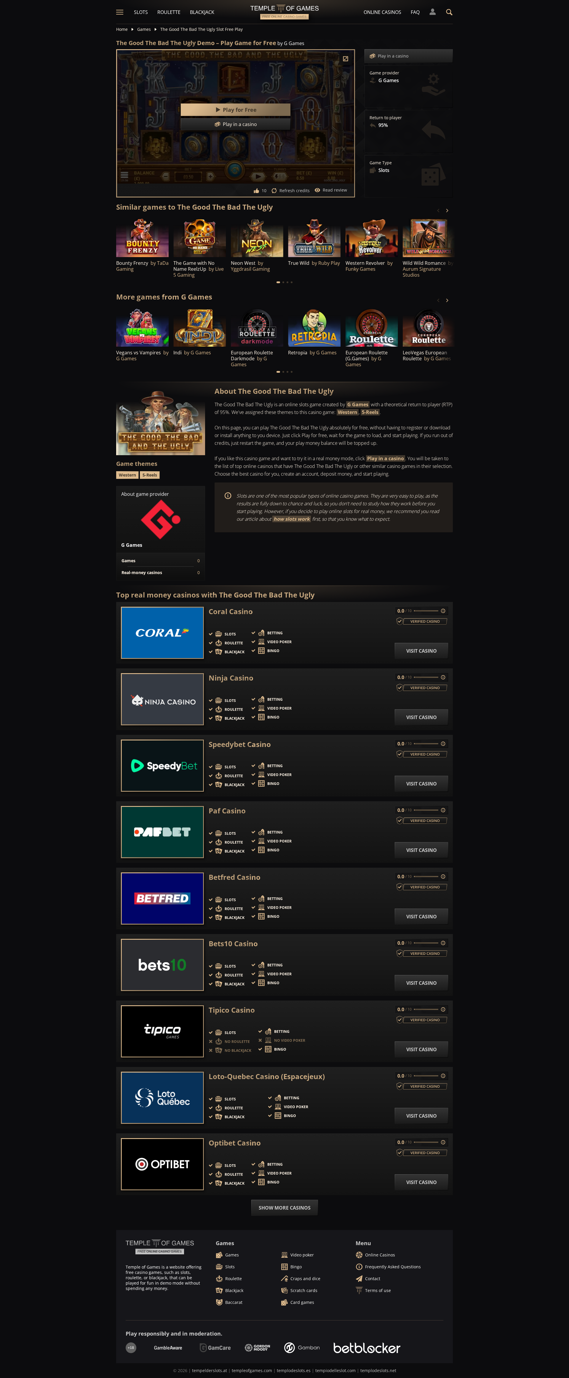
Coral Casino (231, 611)
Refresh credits (294, 190)
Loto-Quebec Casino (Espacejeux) (267, 1076)
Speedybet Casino (240, 744)
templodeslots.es (294, 1370)
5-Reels (370, 412)
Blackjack (202, 12)
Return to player (386, 117)
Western (347, 412)
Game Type (381, 162)
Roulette (168, 12)
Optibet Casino (235, 1143)
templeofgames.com (252, 1370)
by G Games (290, 43)
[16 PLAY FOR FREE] (372, 327)
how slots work (292, 519)
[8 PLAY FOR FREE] (372, 237)
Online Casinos (382, 12)
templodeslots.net (378, 1370)
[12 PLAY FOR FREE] (314, 237)
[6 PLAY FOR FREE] (199, 327)
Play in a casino (393, 56)
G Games (357, 404)
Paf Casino (227, 810)
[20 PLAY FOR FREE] (257, 327)
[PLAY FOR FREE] (142, 237)
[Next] (446, 210)
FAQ (415, 12)
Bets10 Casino (233, 943)
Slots (141, 12)
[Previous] (438, 210)
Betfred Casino (234, 877)
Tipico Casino (232, 1010)
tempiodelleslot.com (335, 1370)
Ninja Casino (231, 678)
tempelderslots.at (209, 1370)
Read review (335, 190)
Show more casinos (285, 1208)
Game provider (384, 73)
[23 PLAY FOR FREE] (429, 327)
